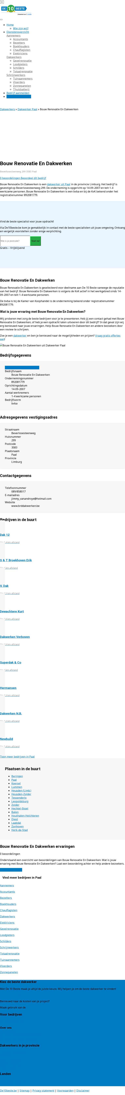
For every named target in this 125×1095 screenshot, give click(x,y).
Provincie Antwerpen (13, 1052)
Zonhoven (17, 826)
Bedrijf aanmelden (18, 93)
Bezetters (19, 43)
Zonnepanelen (22, 86)
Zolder (15, 805)
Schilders (18, 68)
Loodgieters (20, 64)
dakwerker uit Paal (58, 184)
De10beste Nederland (13, 1081)
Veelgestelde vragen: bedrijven (19, 1038)
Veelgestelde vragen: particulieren (21, 1035)
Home (10, 25)
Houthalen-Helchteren (25, 815)
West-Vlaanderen (10, 1067)
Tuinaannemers (23, 78)
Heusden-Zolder (21, 794)
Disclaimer (83, 1090)
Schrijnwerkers (16, 75)
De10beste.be (8, 1090)
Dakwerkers (14, 57)
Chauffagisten (21, 50)
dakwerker (20, 335)
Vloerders (19, 82)
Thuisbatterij (21, 89)
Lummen (16, 787)
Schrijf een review (11, 870)
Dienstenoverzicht (18, 32)
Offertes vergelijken (19, 96)
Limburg (5, 1056)
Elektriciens (20, 53)
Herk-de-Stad (19, 830)
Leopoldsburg (19, 801)
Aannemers (14, 35)
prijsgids (31, 1007)
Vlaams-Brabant (10, 1063)
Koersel (16, 783)
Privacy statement (43, 1090)
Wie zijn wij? (20, 28)
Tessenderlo (19, 798)
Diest (14, 819)
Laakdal (16, 823)
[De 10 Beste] (16, 15)
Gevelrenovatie (22, 60)
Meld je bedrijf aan (11, 1021)
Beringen (17, 776)
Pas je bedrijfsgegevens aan (22, 367)
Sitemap (25, 1090)
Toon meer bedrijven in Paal (17, 756)
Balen (15, 812)
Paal (14, 780)
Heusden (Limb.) (21, 790)
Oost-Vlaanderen (10, 1059)
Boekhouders (21, 46)
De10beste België (11, 1084)
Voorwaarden (65, 1090)
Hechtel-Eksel (19, 808)
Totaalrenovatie (23, 71)
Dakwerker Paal (27, 109)
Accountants (20, 39)
